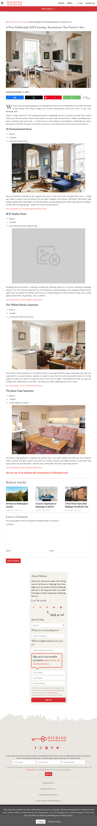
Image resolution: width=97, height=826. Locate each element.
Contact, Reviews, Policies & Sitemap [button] (48, 801)
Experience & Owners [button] (48, 789)
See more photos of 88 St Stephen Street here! (24, 300)
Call (81, 3)
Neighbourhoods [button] (48, 783)
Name (9, 551)
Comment (10, 524)
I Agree (40, 821)
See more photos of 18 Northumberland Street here (26, 209)
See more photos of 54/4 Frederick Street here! (24, 467)
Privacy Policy (54, 821)
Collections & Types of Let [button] (48, 795)
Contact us (90, 3)
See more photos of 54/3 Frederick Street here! (24, 386)
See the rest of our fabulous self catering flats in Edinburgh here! (37, 472)
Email (51, 551)
